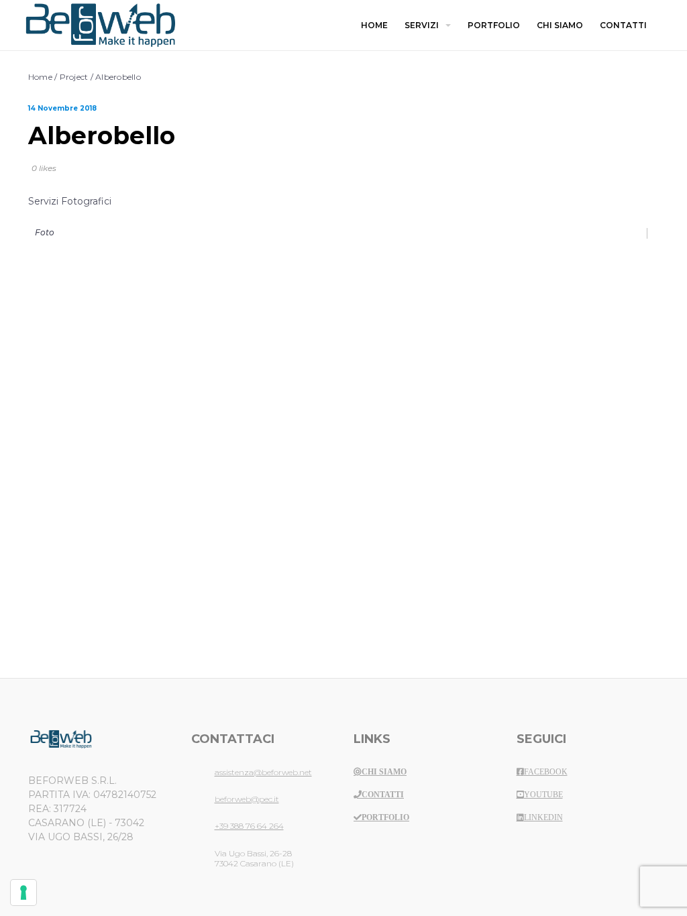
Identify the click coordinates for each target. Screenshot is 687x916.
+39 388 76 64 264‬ (249, 826)
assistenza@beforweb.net (263, 772)
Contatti (383, 795)
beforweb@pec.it (247, 799)
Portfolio (385, 817)
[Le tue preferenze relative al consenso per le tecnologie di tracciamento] (23, 892)
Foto (44, 232)
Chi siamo (384, 772)
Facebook (546, 772)
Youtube (543, 795)
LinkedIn (543, 817)
